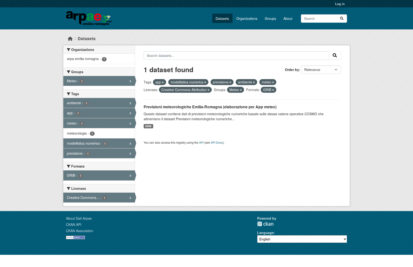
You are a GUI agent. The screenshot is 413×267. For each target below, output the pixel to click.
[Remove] (163, 82)
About (287, 18)
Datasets (222, 18)
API (201, 142)
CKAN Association (79, 230)
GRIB (148, 126)
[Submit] (342, 18)
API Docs (217, 142)
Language (265, 232)
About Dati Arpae (79, 218)
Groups (270, 18)
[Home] (70, 38)
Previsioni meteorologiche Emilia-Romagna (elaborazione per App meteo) (210, 106)
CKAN (265, 223)
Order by (292, 69)
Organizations (246, 18)
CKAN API (73, 224)
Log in (340, 3)
